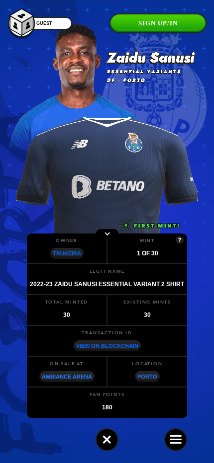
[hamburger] (175, 439)
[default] (107, 439)
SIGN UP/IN (158, 23)
